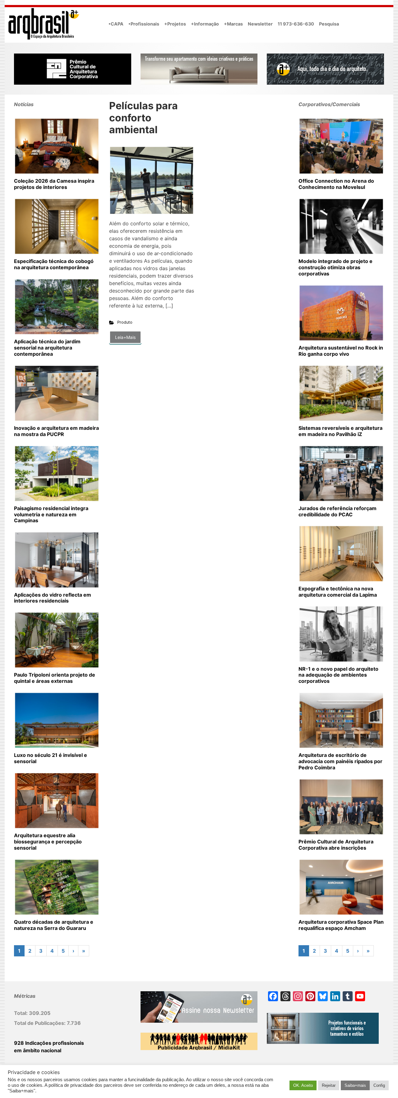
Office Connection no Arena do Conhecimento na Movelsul (336, 184)
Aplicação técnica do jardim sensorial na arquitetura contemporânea (47, 347)
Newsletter (260, 23)
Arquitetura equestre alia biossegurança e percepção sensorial (48, 841)
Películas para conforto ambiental (143, 118)
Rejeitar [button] (329, 1085)
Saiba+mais (355, 1085)
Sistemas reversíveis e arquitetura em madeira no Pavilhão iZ (340, 431)
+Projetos (175, 23)
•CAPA (116, 23)
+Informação (205, 23)
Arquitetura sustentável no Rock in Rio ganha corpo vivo (340, 351)
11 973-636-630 (296, 23)
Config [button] (379, 1085)
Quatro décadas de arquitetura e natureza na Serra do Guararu (53, 925)
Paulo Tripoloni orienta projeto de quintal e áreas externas (54, 678)
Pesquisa (329, 23)
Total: (21, 1013)
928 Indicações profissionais (49, 1043)
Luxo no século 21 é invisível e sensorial (50, 758)
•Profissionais (143, 23)
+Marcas (233, 23)
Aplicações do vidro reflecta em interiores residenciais (52, 598)
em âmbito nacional (37, 1050)
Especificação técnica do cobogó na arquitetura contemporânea (54, 264)
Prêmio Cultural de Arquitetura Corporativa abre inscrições (335, 844)
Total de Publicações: (40, 1023)
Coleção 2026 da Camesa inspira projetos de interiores (54, 184)
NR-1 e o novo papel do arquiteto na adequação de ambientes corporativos (338, 675)
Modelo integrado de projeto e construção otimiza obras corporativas (335, 267)
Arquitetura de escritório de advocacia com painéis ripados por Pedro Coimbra (340, 761)
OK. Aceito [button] (303, 1085)
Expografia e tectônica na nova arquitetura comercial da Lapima (337, 591)
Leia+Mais (125, 337)
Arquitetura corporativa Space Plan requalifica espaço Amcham (341, 925)
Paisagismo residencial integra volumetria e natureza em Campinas (51, 514)
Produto (124, 322)
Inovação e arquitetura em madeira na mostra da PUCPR (56, 431)
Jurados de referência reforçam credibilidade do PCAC (337, 511)
